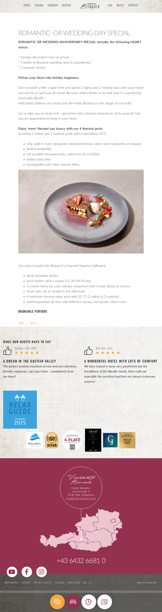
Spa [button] (110, 5)
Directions (74, 583)
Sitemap (60, 583)
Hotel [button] (27, 5)
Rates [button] (120, 5)
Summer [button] (53, 5)
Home (21, 323)
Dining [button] (39, 5)
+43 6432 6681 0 (81, 560)
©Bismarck (12, 583)
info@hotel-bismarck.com (81, 498)
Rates (33, 323)
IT (90, 583)
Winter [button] (66, 5)
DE (86, 583)
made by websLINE (146, 583)
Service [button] (133, 5)
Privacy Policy (43, 583)
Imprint (26, 583)
